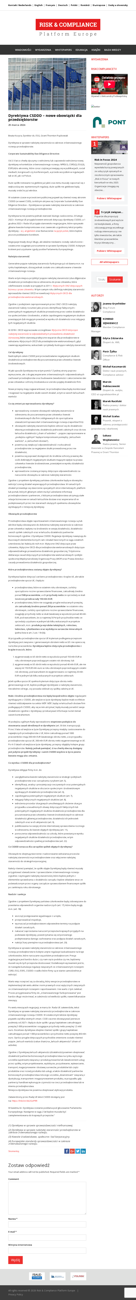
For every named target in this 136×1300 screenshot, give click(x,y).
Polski (74, 5)
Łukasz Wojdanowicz (111, 437)
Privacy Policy (15, 1294)
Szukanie (115, 279)
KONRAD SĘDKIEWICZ (110, 321)
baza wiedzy (112, 49)
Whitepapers (63, 49)
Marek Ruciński (112, 401)
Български (99, 5)
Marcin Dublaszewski (111, 384)
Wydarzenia (43, 49)
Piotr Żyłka (110, 351)
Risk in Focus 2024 (106, 159)
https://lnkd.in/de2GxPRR (24, 1100)
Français (50, 5)
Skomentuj (13, 1151)
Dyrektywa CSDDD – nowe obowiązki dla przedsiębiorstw (45, 117)
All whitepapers (109, 262)
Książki (96, 49)
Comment (13, 1179)
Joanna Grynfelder (114, 303)
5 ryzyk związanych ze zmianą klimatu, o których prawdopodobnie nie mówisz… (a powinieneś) (112, 212)
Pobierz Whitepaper (109, 198)
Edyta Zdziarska (113, 338)
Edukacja (82, 49)
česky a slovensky (118, 5)
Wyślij (15, 1260)
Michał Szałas (111, 416)
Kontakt (13, 5)
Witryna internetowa (20, 1244)
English (38, 5)
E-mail (12, 1231)
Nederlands (24, 5)
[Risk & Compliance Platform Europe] (68, 28)
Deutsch (63, 5)
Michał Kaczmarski (114, 366)
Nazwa (12, 1218)
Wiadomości (23, 49)
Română (85, 5)
